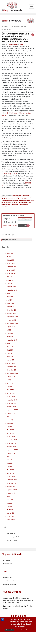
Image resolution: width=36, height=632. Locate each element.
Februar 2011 (10, 513)
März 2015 (10, 357)
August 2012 (10, 453)
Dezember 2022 (11, 267)
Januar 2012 (10, 476)
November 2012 (11, 443)
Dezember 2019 (11, 290)
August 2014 (10, 377)
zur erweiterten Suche (10, 226)
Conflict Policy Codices (10, 174)
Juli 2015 (9, 343)
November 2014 (11, 370)
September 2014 (12, 373)
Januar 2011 (10, 516)
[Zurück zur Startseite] (18, 20)
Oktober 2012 (11, 446)
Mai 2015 (9, 350)
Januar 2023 (10, 263)
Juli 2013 (9, 417)
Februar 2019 (10, 307)
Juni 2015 (9, 347)
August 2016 (10, 327)
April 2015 (9, 353)
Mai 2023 (9, 257)
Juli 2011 (9, 496)
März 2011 (10, 510)
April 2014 (9, 387)
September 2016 (12, 323)
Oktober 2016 (11, 320)
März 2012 (10, 470)
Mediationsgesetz (24, 195)
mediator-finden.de (12, 540)
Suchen (23, 226)
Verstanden (9, 630)
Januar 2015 (10, 363)
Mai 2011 (9, 503)
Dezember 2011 (11, 480)
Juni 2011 (9, 500)
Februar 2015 (10, 360)
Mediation (4, 204)
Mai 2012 (9, 463)
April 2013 (9, 426)
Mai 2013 (9, 423)
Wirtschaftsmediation (8, 197)
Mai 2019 (9, 297)
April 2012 (9, 466)
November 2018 (11, 310)
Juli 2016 (9, 330)
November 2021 (11, 273)
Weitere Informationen (23, 630)
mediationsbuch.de (12, 537)
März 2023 (10, 260)
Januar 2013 (10, 436)
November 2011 (11, 483)
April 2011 (9, 506)
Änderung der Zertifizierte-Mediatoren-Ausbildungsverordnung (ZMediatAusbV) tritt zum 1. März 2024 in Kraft (18, 600)
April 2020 (10, 283)
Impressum (7, 560)
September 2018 (12, 317)
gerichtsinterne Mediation (23, 202)
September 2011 (12, 490)
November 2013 (11, 403)
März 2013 (10, 430)
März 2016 (10, 337)
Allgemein (15, 195)
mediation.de (10, 533)
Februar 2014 (10, 393)
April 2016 (9, 333)
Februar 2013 (10, 433)
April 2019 (9, 300)
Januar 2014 (10, 396)
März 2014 (10, 390)
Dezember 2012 (11, 440)
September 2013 (12, 410)
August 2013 (10, 413)
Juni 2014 (9, 383)
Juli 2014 (9, 380)
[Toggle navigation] (31, 7)
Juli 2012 (9, 456)
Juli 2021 (9, 277)
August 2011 (10, 493)
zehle (21, 44)
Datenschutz (7, 564)
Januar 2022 (10, 270)
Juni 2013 (9, 420)
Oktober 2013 (11, 406)
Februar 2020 (11, 287)
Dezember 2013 (11, 400)
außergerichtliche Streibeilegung (11, 200)
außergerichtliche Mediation (19, 199)
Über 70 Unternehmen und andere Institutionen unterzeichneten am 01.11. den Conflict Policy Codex (15, 37)
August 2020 (10, 280)
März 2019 (10, 303)
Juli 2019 (9, 293)
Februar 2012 (10, 473)
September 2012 (12, 450)
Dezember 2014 (11, 367)
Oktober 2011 (11, 486)
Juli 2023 (9, 253)
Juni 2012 (9, 460)
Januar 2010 (10, 520)
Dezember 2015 (11, 340)
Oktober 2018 (11, 313)
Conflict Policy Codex (27, 200)
